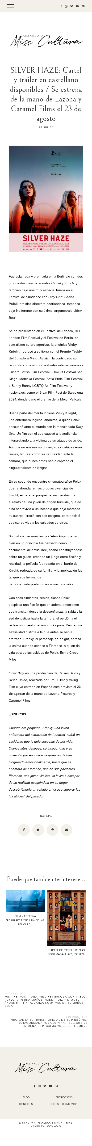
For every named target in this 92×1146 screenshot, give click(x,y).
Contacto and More (64, 1104)
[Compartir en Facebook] (24, 830)
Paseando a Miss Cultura (55, 1123)
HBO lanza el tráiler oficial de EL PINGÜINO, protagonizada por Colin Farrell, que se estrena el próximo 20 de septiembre (49, 1023)
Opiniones (26, 1104)
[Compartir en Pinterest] (52, 830)
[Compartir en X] (38, 830)
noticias (46, 815)
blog (26, 1097)
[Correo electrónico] (66, 830)
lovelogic (54, 1126)
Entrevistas (64, 1097)
